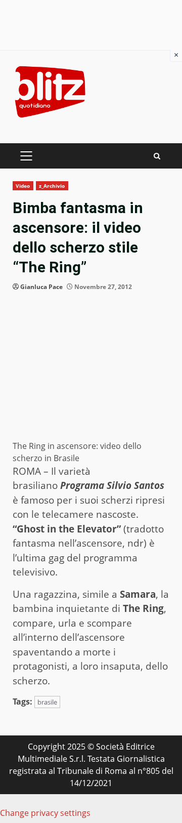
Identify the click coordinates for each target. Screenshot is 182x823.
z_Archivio (52, 185)
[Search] (157, 156)
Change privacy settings (45, 812)
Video (23, 185)
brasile (47, 702)
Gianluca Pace (41, 286)
